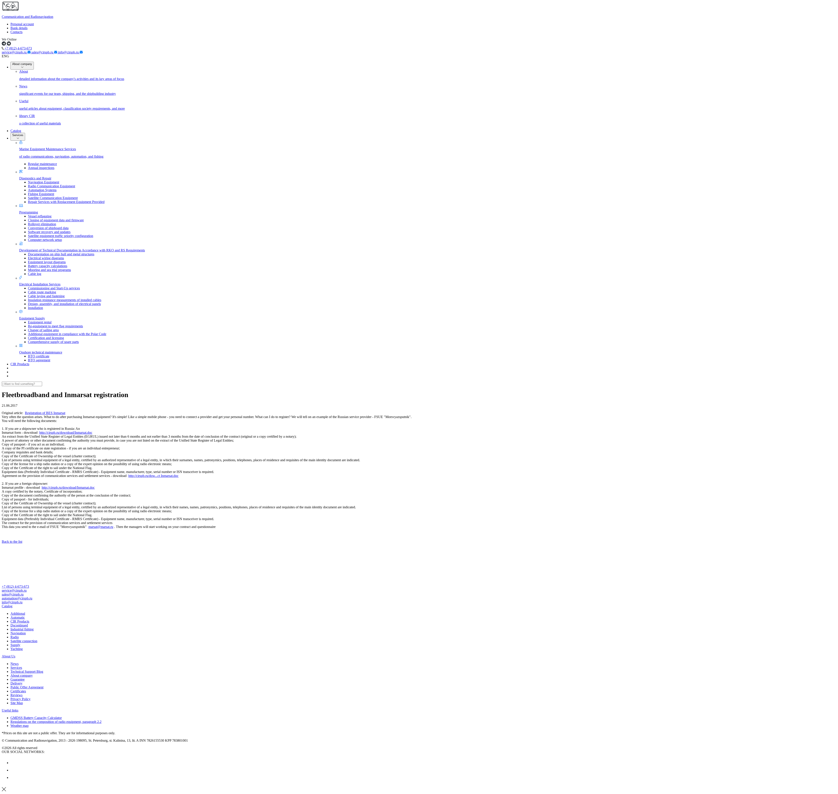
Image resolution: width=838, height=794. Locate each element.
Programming (28, 212)
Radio (14, 637)
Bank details (18, 28)
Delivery (16, 683)
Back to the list (12, 541)
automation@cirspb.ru (17, 598)
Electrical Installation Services (39, 284)
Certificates (18, 691)
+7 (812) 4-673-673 (18, 48)
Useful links (10, 710)
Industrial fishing (22, 629)
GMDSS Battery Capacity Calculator (36, 718)
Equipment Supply (32, 318)
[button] (419, 606)
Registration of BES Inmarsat (45, 413)
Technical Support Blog (26, 671)
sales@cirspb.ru (42, 52)
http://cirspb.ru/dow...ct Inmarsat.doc (153, 476)
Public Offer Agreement (26, 687)
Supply (15, 645)
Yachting (16, 649)
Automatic (17, 617)
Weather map (19, 725)
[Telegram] (13, 777)
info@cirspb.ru (69, 52)
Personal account (22, 24)
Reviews (16, 695)
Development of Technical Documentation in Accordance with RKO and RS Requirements (82, 250)
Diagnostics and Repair (35, 178)
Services (17, 135)
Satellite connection (23, 641)
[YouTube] (13, 770)
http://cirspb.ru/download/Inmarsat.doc (65, 432)
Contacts (16, 32)
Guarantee (17, 679)
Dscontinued (19, 625)
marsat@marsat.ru (100, 527)
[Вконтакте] (13, 763)
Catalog (15, 131)
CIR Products (19, 364)
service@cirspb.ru (14, 52)
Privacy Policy (20, 699)
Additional (17, 613)
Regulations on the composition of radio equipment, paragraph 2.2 (55, 722)
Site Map (16, 703)
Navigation (18, 633)
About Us (8, 656)
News (14, 664)
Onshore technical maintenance (40, 352)
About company (22, 64)
